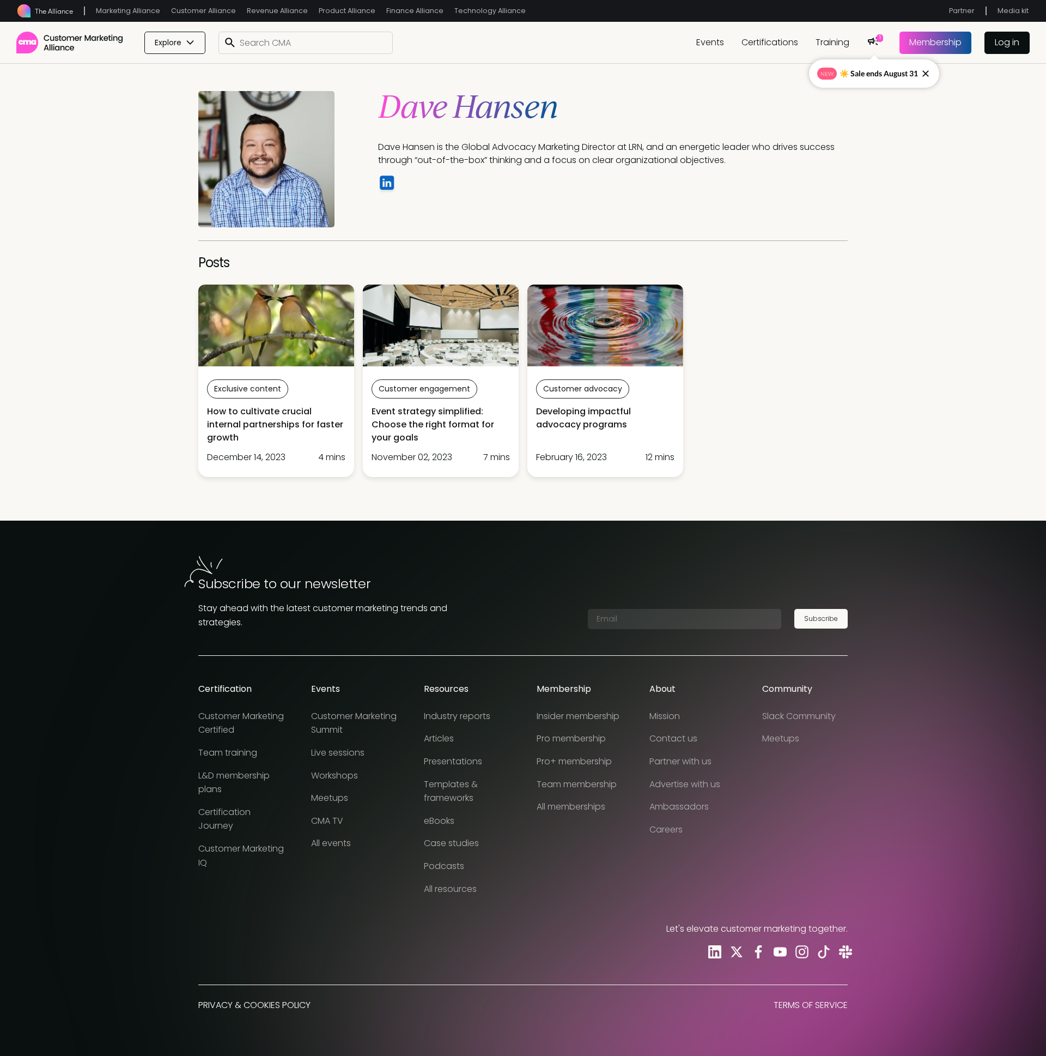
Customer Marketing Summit (354, 723)
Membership (935, 42)
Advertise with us (684, 784)
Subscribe (821, 618)
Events (710, 42)
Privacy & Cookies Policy (254, 1005)
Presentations (453, 761)
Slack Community (799, 716)
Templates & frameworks (451, 791)
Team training (227, 752)
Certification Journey (224, 819)
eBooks (439, 820)
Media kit (1013, 10)
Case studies (451, 843)
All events (331, 843)
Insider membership (578, 716)
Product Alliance (347, 10)
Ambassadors (679, 806)
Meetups (329, 798)
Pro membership (571, 738)
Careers (666, 829)
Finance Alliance (414, 10)
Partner (962, 10)
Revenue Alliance (277, 10)
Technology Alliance (490, 10)
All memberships (571, 806)
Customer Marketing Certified (241, 723)
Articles (439, 738)
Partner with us (680, 761)
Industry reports (457, 716)
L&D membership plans (234, 782)
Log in (1007, 42)
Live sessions (337, 752)
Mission (664, 716)
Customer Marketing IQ (241, 855)
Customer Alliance (203, 10)
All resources (450, 889)
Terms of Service (811, 1005)
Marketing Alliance (128, 10)
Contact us (673, 738)
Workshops (334, 775)
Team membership (577, 784)
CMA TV (327, 820)
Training (832, 42)
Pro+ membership (574, 761)
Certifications (769, 42)
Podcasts (444, 866)
